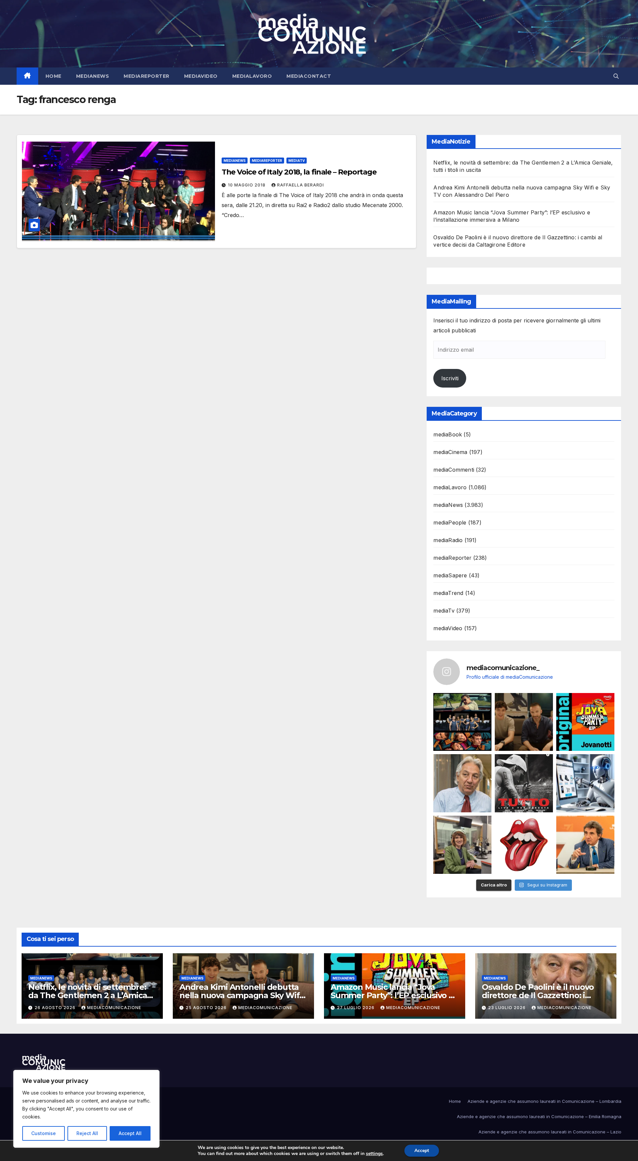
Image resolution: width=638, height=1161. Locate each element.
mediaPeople (449, 522)
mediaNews (92, 76)
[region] (86, 1109)
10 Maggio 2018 (247, 184)
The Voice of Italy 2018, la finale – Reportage (299, 172)
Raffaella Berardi (300, 184)
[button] (616, 76)
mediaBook (447, 434)
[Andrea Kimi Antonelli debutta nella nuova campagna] (524, 722)
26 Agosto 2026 (56, 1007)
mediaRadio (448, 540)
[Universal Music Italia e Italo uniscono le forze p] (524, 845)
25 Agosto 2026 (207, 1007)
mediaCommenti (453, 469)
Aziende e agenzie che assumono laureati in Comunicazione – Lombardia (544, 1101)
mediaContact (308, 76)
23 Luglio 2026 (507, 1007)
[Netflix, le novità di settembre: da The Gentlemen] (462, 722)
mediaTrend (448, 593)
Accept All (130, 1133)
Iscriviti (450, 378)
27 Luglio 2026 (356, 1007)
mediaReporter (146, 76)
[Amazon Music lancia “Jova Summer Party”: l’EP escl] (585, 722)
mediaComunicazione (114, 1007)
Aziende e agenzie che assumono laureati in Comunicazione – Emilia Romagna (539, 1116)
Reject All (87, 1133)
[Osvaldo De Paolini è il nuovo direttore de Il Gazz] (462, 783)
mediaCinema (450, 452)
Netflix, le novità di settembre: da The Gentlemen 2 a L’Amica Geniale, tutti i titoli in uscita (87, 995)
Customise (43, 1133)
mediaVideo (201, 76)
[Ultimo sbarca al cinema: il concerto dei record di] (524, 783)
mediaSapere (450, 575)
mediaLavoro (252, 76)
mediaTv (296, 161)
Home (53, 76)
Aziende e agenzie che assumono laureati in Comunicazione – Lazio (549, 1131)
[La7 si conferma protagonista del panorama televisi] (585, 845)
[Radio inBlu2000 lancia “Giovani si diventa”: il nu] (462, 845)
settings (374, 1154)
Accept (421, 1150)
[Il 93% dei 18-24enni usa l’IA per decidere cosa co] (585, 783)
